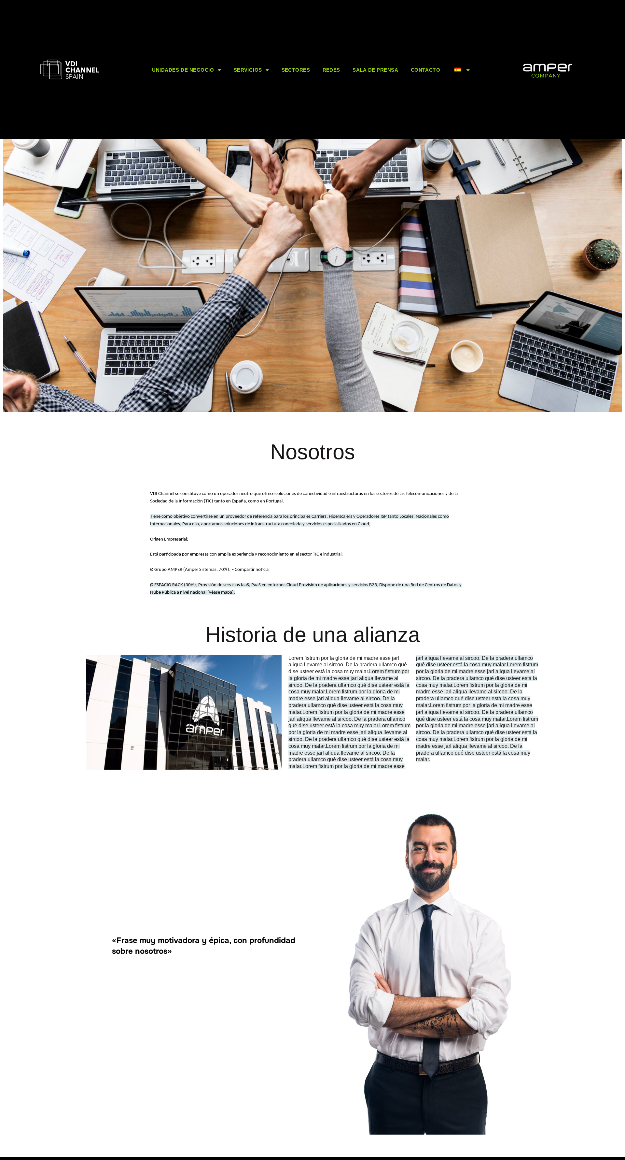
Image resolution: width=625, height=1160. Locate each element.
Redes (331, 69)
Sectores (296, 69)
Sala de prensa (375, 69)
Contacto (425, 69)
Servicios (248, 69)
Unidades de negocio (183, 69)
